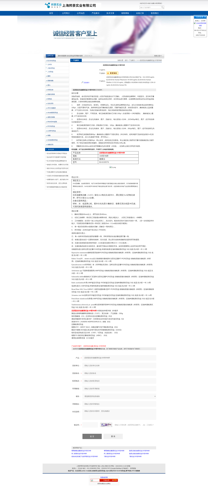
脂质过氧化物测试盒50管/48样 (139, 453)
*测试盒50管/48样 (109, 456)
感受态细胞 (51, 117)
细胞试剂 (50, 144)
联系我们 (159, 3)
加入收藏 (151, 3)
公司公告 (50, 56)
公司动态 (81, 13)
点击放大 (86, 82)
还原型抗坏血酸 (88, 346)
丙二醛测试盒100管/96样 (112, 453)
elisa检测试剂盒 (53, 112)
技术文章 (110, 13)
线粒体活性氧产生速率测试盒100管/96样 (85, 456)
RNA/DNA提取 (52, 122)
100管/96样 (102, 346)
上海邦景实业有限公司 (73, 5)
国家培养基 (51, 94)
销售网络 (125, 13)
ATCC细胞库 (52, 108)
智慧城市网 (104, 477)
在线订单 (140, 13)
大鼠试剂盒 (51, 68)
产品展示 (95, 13)
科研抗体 (50, 90)
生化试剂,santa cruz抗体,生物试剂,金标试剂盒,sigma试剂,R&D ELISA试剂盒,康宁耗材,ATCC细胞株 (107, 471)
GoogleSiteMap (116, 468)
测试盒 (96, 346)
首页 (51, 13)
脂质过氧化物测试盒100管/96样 (139, 451)
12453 (50, 64)
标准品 (50, 99)
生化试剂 (50, 103)
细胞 (49, 135)
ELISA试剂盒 (52, 61)
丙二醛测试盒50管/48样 (79, 453)
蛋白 (49, 85)
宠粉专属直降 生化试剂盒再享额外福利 (70, 56)
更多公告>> (158, 56)
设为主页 (144, 3)
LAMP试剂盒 (52, 131)
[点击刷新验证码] (106, 425)
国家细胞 (50, 80)
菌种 (49, 76)
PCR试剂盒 (51, 126)
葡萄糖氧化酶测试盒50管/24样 (81, 451)
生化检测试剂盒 (53, 140)
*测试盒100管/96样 (135, 456)
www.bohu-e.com (121, 466)
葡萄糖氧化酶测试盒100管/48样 (114, 451)
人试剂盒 (50, 72)
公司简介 (66, 13)
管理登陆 (133, 468)
